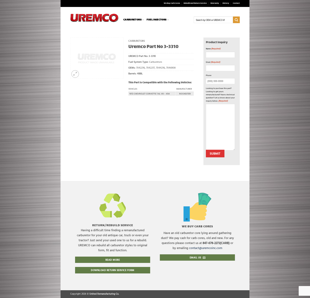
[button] (75, 74)
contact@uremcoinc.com (205, 247)
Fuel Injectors (156, 20)
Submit (215, 153)
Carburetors (132, 20)
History (225, 3)
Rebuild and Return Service (195, 3)
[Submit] (236, 19)
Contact (236, 3)
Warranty (214, 3)
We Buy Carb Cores (172, 3)
